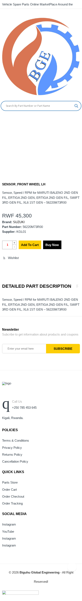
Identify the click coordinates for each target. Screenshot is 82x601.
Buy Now (52, 245)
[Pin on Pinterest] (26, 267)
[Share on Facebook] (11, 267)
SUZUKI (19, 222)
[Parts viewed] (72, 567)
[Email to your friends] (19, 267)
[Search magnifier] (76, 106)
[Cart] (72, 119)
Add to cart (30, 245)
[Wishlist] (80, 119)
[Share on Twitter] (3, 267)
